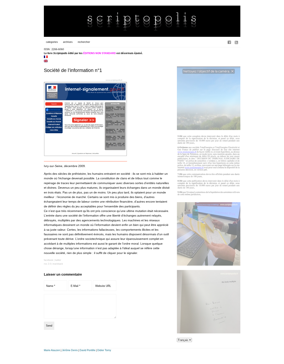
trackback (58, 263)
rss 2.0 (47, 263)
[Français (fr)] (46, 57)
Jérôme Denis (70, 350)
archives (68, 42)
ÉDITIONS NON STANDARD (99, 53)
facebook (48, 260)
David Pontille (87, 350)
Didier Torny (104, 350)
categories (52, 42)
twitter (58, 260)
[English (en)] (46, 61)
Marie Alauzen (52, 350)
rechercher (84, 42)
